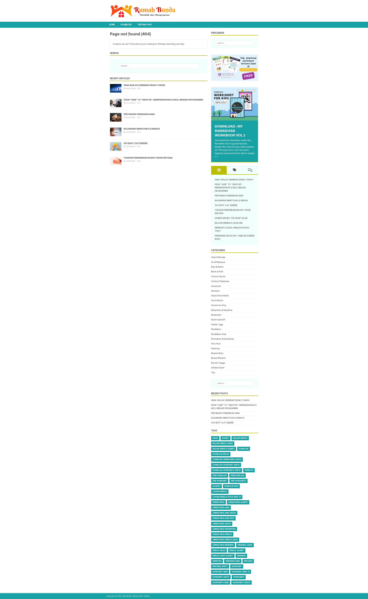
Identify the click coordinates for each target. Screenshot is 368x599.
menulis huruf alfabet (223, 556)
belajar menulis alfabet (224, 449)
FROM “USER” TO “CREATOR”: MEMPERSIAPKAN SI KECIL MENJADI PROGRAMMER (163, 99)
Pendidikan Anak (218, 334)
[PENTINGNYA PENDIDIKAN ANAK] (115, 120)
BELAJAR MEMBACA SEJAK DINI (229, 223)
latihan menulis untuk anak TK (227, 497)
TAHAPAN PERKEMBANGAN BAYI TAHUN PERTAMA (148, 157)
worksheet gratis (221, 577)
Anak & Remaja (218, 257)
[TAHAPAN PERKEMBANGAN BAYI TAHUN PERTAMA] (115, 163)
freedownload (237, 475)
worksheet (237, 566)
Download (126, 24)
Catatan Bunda (218, 276)
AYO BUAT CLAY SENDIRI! (135, 143)
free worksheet (220, 481)
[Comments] (250, 170)
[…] (216, 156)
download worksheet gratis (226, 465)
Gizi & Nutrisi (217, 300)
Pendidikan (216, 329)
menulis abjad (219, 550)
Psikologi (215, 348)
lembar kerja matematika (224, 529)
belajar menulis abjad (223, 443)
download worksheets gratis (227, 470)
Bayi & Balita (217, 267)
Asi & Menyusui (218, 262)
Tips (213, 372)
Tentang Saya (145, 24)
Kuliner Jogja (217, 324)
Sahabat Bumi (217, 368)
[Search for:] (159, 66)
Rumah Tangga (218, 363)
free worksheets (238, 481)
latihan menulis (220, 491)
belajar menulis (240, 438)
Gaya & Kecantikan (220, 295)
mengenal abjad (245, 545)
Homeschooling (218, 305)
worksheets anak (221, 582)
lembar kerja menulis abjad (225, 540)
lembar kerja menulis (222, 534)
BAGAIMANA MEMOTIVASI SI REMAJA (142, 128)
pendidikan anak (233, 561)
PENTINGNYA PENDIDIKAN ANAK (139, 114)
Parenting (217, 561)
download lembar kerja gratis (227, 459)
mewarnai (241, 556)
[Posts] (219, 170)
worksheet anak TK (241, 572)
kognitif (216, 486)
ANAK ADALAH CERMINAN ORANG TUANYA (144, 85)
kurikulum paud (231, 486)
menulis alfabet (236, 550)
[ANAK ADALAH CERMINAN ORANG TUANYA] (115, 91)
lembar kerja (218, 502)
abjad (215, 438)
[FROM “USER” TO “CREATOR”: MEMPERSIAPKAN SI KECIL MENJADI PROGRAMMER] (115, 105)
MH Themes (145, 596)
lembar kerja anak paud (223, 518)
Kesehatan (216, 315)
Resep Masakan (218, 358)
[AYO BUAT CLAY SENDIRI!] (115, 149)
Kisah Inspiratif (218, 319)
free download (220, 475)
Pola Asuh (216, 343)
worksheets (238, 577)
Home (112, 24)
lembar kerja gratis (222, 524)
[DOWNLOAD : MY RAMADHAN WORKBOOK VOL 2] (234, 103)
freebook (249, 470)
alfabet (225, 438)
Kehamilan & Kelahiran (221, 310)
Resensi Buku (217, 353)
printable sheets (220, 566)
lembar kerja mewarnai (223, 545)
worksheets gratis (241, 582)
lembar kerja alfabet (238, 502)
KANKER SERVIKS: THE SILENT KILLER (231, 218)
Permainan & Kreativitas (222, 339)
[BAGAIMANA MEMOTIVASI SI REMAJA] (115, 134)
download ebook (221, 454)
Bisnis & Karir (217, 271)
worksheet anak (220, 572)
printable (248, 561)
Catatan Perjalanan (220, 281)
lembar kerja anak (221, 508)
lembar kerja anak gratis (224, 513)
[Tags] (234, 170)
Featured (215, 291)
